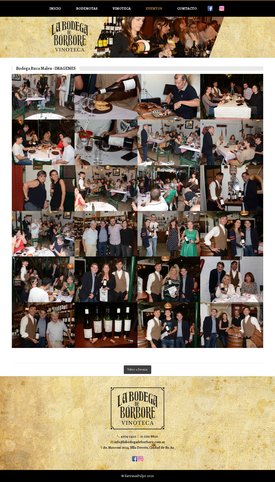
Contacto (187, 8)
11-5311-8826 (149, 436)
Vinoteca (122, 8)
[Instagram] (222, 8)
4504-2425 (128, 436)
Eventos (154, 8)
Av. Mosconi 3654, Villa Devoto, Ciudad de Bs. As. (138, 447)
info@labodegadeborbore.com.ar (139, 442)
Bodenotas (87, 8)
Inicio (55, 8)
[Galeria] (43, 97)
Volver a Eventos (137, 369)
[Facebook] (210, 8)
